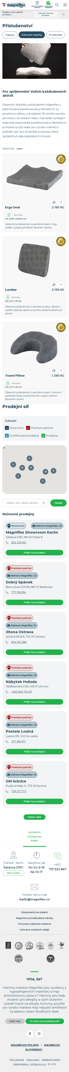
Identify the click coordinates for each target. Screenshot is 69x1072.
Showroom (16, 427)
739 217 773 (18, 791)
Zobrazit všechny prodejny (45, 14)
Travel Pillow (15, 375)
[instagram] (39, 1033)
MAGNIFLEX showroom (34, 836)
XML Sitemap (16, 1059)
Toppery (10, 35)
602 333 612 (18, 542)
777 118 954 (18, 592)
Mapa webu (32, 1059)
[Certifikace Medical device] (19, 946)
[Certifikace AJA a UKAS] (8, 946)
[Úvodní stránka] (15, 6)
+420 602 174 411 (21, 691)
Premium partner (42, 427)
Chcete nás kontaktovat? (45, 1021)
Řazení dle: (12, 148)
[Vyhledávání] (57, 5)
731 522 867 (57, 869)
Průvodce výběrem (48, 6)
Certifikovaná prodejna (24, 435)
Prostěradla (55, 35)
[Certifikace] (30, 946)
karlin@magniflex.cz (34, 899)
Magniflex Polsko (25, 1045)
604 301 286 (18, 642)
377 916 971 (18, 741)
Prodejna (52, 435)
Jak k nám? (13, 873)
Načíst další (34, 817)
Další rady (15, 1021)
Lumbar (11, 290)
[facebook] (29, 1033)
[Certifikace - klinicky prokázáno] (51, 959)
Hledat (58, 503)
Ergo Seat (12, 207)
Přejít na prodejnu (34, 552)
